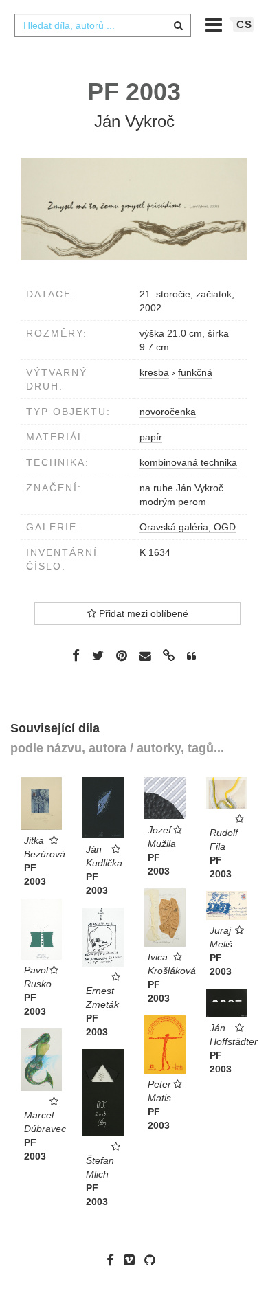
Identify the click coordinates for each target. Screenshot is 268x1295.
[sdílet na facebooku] (76, 655)
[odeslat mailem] (145, 656)
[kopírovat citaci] (191, 656)
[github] (153, 1259)
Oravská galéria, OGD (187, 526)
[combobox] (102, 25)
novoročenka (167, 411)
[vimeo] (133, 1259)
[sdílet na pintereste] (121, 655)
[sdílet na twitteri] (98, 655)
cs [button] (244, 24)
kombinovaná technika (188, 462)
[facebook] (114, 1259)
